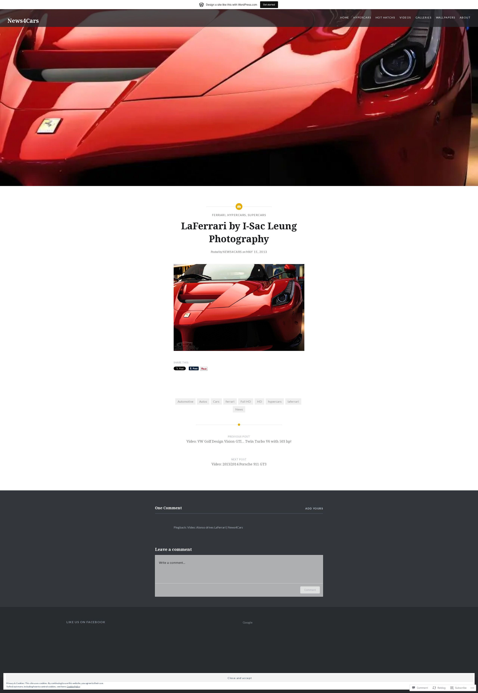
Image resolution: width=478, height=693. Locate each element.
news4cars (232, 251)
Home (344, 17)
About (465, 17)
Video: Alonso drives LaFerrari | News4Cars (215, 527)
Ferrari (219, 215)
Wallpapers (445, 17)
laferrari (293, 401)
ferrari (230, 401)
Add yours (314, 508)
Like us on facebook (85, 622)
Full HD (245, 401)
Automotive (185, 401)
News (239, 409)
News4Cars (23, 20)
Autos (203, 401)
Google (247, 622)
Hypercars (362, 17)
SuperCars (257, 215)
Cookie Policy (73, 686)
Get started (269, 4)
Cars (216, 401)
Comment (310, 589)
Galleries (423, 17)
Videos (405, 17)
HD (259, 401)
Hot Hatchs (385, 17)
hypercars (236, 215)
